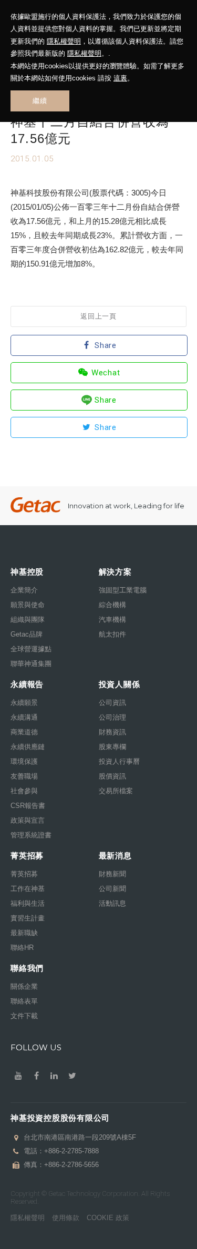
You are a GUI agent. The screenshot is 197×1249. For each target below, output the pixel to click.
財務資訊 (112, 732)
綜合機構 (112, 605)
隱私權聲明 (64, 41)
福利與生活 (28, 903)
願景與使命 (28, 605)
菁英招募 (24, 874)
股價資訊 (112, 776)
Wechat (105, 372)
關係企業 (24, 986)
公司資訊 (112, 703)
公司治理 (112, 717)
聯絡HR (22, 947)
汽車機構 (112, 619)
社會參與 (24, 791)
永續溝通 (24, 717)
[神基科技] (35, 505)
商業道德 (24, 732)
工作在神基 (28, 889)
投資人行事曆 (119, 761)
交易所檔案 (116, 791)
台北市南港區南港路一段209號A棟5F (80, 1137)
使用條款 (65, 1218)
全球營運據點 (31, 649)
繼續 (40, 101)
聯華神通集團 (31, 664)
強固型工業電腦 (123, 590)
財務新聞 (112, 874)
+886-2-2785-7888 (71, 1151)
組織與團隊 (28, 619)
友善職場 (24, 776)
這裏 (120, 78)
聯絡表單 (24, 1001)
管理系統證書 (31, 835)
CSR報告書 (28, 806)
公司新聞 (112, 889)
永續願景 (24, 703)
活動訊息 (112, 903)
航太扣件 (112, 634)
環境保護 (24, 761)
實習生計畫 (28, 918)
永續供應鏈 (28, 747)
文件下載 (24, 1016)
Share (106, 345)
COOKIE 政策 (108, 1218)
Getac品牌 (27, 634)
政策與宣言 (28, 820)
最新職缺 (24, 933)
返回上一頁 (98, 316)
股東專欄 (112, 747)
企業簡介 (24, 590)
